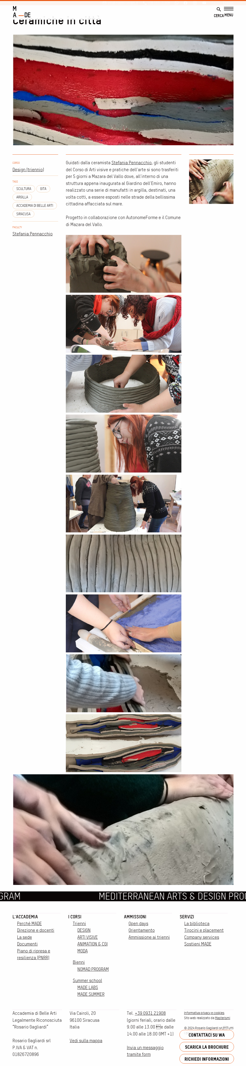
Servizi (187, 917)
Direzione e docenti (35, 930)
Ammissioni (135, 917)
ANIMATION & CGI (92, 944)
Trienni (79, 923)
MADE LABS (87, 987)
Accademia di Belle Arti (34, 205)
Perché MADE (29, 923)
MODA (82, 951)
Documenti (27, 944)
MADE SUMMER (91, 994)
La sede (24, 937)
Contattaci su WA (207, 1035)
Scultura (23, 189)
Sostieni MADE (197, 944)
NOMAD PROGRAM (93, 969)
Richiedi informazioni (206, 1059)
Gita (43, 189)
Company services (201, 937)
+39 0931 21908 (150, 1013)
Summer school (87, 980)
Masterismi (222, 1018)
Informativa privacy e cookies (204, 1013)
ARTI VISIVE (87, 937)
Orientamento (142, 930)
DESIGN (84, 930)
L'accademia (25, 917)
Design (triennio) (28, 169)
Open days (138, 923)
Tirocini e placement (204, 930)
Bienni (79, 962)
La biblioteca (196, 923)
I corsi (74, 917)
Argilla (22, 197)
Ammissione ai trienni (149, 937)
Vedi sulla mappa (86, 1040)
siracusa (23, 214)
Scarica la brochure (207, 1047)
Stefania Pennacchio (32, 234)
